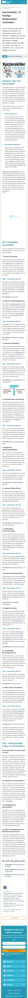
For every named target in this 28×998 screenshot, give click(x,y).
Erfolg (19, 269)
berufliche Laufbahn (14, 89)
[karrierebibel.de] (7, 2)
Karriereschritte (9, 287)
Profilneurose (11, 667)
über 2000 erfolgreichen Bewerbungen (12, 901)
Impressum (10, 990)
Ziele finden (15, 297)
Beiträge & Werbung (14, 993)
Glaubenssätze (19, 631)
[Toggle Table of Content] (14, 56)
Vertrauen (19, 545)
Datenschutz (17, 990)
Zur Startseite (14, 918)
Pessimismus (7, 637)
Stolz (21, 665)
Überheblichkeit (8, 582)
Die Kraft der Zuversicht (18, 646)
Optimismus (8, 639)
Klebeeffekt (9, 801)
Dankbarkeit (5, 597)
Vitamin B (10, 406)
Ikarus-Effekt (20, 584)
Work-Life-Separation (18, 711)
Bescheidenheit (15, 597)
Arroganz (16, 582)
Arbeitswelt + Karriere (10, 7)
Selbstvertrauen (6, 576)
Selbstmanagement (16, 304)
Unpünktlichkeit (14, 538)
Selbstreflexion (6, 510)
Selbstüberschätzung (7, 501)
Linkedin (13, 906)
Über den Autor (7, 891)
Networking (12, 404)
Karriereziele (19, 261)
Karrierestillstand (18, 165)
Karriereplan (9, 263)
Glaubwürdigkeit (6, 545)
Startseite (4, 7)
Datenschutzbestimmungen (15, 953)
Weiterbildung (18, 352)
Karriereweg (5, 293)
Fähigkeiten (12, 356)
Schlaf (4, 717)
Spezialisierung (11, 370)
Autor (16, 896)
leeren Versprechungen (18, 556)
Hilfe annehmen (16, 683)
